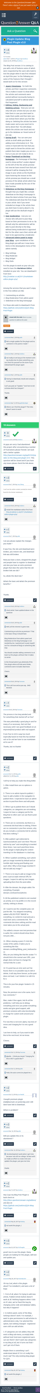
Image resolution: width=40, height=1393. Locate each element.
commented (7, 337)
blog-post (6, 325)
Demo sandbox (18, 1388)
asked (5, 59)
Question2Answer (14, 1391)
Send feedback (6, 1388)
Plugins (18, 59)
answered (6, 439)
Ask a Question (16, 30)
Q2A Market (14, 1390)
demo (16, 5)
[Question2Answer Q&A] (20, 22)
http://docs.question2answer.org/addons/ (19, 1200)
